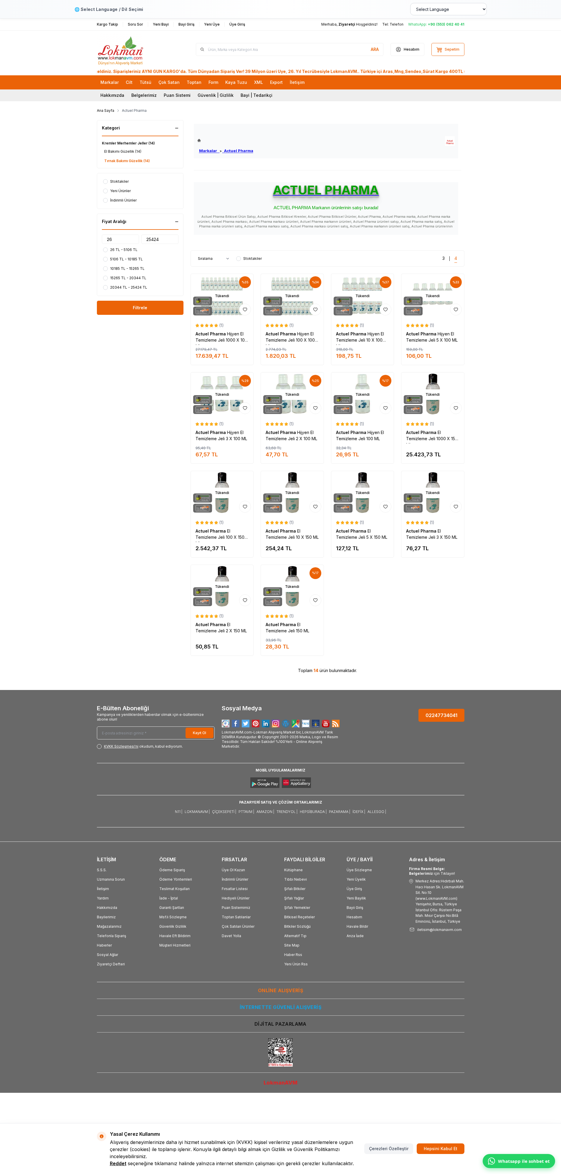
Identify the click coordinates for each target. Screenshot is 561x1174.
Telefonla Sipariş (111, 936)
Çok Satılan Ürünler (238, 926)
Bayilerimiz (106, 917)
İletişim (103, 889)
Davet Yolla (231, 936)
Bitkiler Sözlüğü (297, 926)
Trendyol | (287, 811)
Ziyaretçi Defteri (111, 964)
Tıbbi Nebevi (295, 879)
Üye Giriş (354, 889)
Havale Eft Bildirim (175, 936)
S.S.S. (102, 870)
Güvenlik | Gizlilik (216, 95)
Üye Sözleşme (359, 870)
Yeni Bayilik (356, 898)
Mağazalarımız (109, 926)
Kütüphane (293, 870)
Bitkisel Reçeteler (299, 917)
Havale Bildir (357, 926)
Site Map (291, 945)
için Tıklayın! (432, 871)
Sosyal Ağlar (107, 954)
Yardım (103, 898)
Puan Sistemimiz (236, 907)
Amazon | (265, 811)
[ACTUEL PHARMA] (450, 141)
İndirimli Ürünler (235, 879)
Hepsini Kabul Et (440, 1148)
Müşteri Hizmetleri (175, 945)
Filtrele (140, 307)
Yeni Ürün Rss (296, 964)
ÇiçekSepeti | (224, 811)
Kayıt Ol (199, 733)
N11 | (178, 811)
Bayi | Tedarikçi (256, 95)
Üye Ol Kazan (233, 870)
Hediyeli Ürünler (235, 898)
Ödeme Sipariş (172, 870)
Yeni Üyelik (356, 879)
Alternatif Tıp (295, 936)
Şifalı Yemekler (297, 907)
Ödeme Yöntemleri (175, 879)
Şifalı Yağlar (294, 898)
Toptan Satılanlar (236, 917)
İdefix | (359, 811)
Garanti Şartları (171, 907)
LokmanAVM (280, 1083)
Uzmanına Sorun (111, 879)
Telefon (396, 24)
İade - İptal (168, 898)
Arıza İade (355, 936)
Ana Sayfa (105, 110)
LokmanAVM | (197, 811)
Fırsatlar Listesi (235, 889)
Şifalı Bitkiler (294, 889)
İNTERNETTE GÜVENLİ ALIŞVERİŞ (280, 1007)
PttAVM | (246, 811)
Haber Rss (293, 954)
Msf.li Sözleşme (173, 917)
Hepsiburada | (313, 811)
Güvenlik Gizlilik (172, 926)
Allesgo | (377, 811)
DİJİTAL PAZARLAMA (280, 1024)
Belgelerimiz (144, 95)
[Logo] (132, 49)
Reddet (118, 1163)
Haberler (104, 945)
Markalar (209, 150)
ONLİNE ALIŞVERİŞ (280, 990)
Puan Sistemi (177, 95)
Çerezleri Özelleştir (388, 1148)
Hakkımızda (112, 95)
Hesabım (354, 917)
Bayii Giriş (355, 907)
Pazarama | (339, 811)
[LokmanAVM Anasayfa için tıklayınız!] (225, 140)
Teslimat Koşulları (174, 889)
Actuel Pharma (237, 150)
